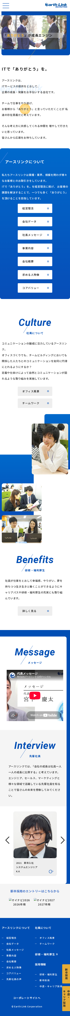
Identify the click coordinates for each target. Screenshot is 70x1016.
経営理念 (11, 937)
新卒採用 (45, 980)
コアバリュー (13, 973)
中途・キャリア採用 (51, 986)
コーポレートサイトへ (27, 998)
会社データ (12, 943)
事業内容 (11, 955)
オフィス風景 (47, 937)
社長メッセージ (15, 949)
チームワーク (47, 943)
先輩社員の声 (14, 979)
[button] (7, 840)
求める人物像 (14, 967)
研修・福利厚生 (48, 974)
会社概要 (11, 961)
